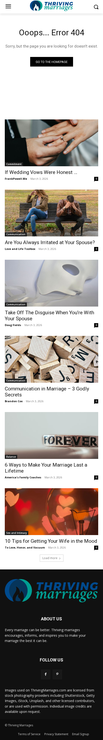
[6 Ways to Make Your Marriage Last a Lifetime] (51, 435)
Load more (49, 558)
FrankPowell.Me (16, 178)
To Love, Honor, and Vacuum (25, 547)
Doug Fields (13, 325)
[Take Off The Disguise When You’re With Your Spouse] (51, 283)
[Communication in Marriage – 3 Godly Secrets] (51, 359)
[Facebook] (45, 674)
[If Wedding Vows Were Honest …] (51, 142)
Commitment (14, 164)
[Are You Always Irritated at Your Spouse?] (51, 213)
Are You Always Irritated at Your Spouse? (50, 242)
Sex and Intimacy (16, 533)
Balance (11, 456)
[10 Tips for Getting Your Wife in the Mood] (51, 511)
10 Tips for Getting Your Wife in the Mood (51, 541)
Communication (15, 234)
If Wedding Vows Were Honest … (41, 172)
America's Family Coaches (23, 477)
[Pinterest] (57, 674)
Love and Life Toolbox (20, 249)
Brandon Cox (14, 401)
